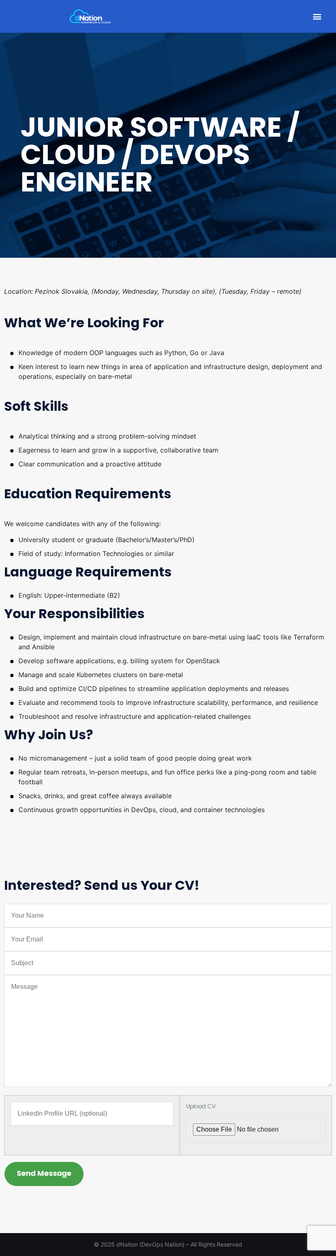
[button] (317, 16)
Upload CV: (201, 1107)
